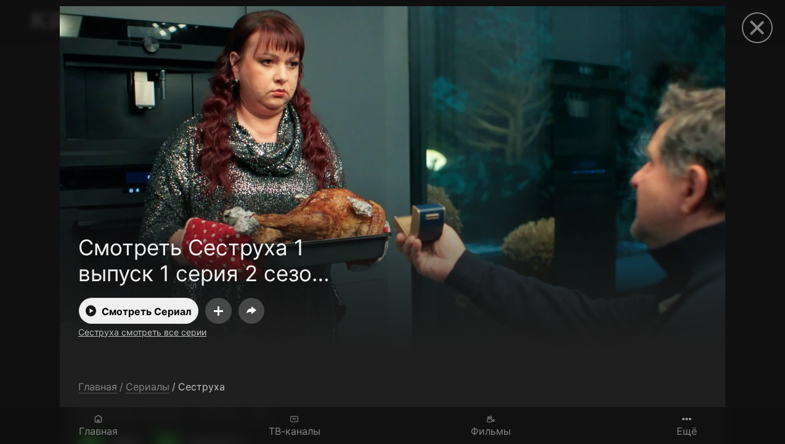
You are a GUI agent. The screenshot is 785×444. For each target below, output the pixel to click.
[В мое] (218, 311)
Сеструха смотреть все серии (142, 332)
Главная (98, 431)
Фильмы (491, 431)
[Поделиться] (251, 311)
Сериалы (147, 387)
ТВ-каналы (294, 431)
